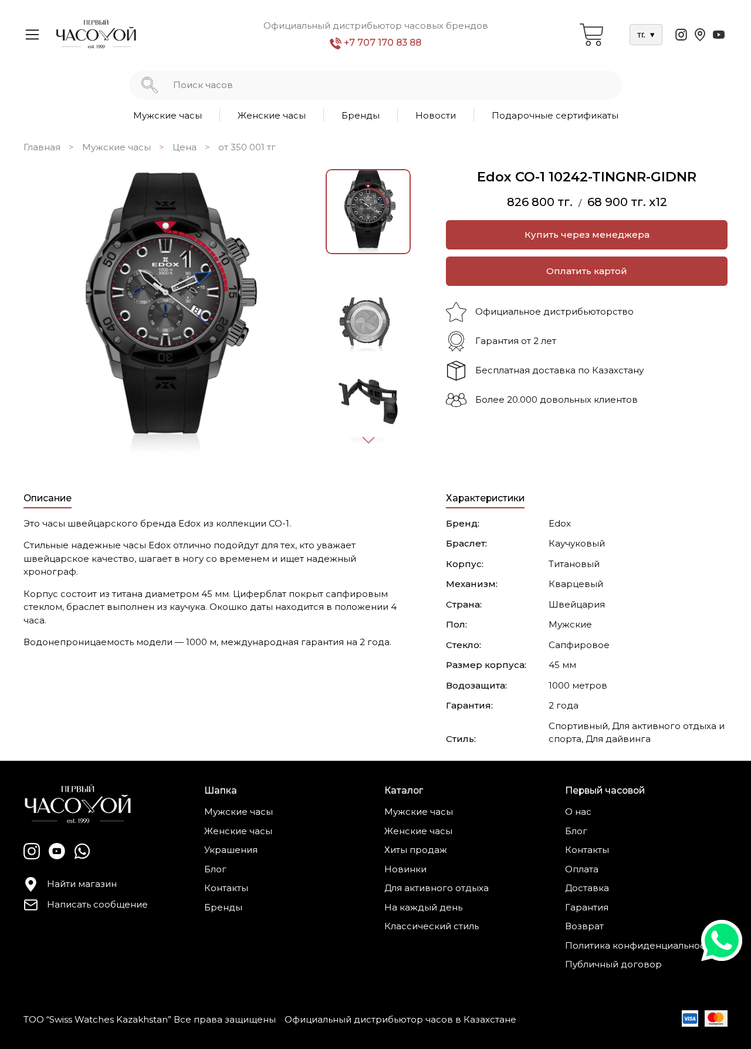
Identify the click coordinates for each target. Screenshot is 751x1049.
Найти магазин (82, 883)
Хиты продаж (415, 849)
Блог (215, 869)
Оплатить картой (586, 270)
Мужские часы (167, 115)
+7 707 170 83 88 (381, 42)
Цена (184, 147)
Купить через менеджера (587, 234)
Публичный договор (613, 964)
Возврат (584, 926)
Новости (435, 115)
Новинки (405, 869)
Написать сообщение (97, 904)
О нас (578, 811)
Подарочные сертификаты (555, 115)
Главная (41, 147)
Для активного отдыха (436, 887)
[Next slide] (368, 439)
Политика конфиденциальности (640, 945)
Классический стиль (431, 926)
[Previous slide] (45, 311)
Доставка (587, 887)
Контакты (226, 887)
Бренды (360, 115)
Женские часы (272, 115)
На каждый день (423, 907)
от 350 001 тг (247, 147)
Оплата (581, 869)
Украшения (231, 849)
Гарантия (586, 907)
